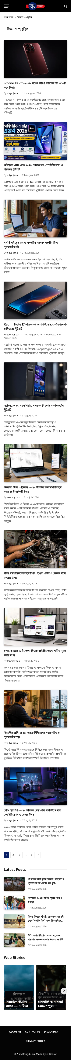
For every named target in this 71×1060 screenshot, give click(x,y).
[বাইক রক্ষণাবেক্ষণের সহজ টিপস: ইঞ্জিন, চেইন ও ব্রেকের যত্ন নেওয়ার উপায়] (35, 549)
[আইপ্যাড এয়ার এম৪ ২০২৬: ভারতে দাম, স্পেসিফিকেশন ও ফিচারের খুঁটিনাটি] (35, 141)
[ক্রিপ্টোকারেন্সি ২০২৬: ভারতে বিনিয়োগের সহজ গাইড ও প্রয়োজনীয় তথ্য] (35, 708)
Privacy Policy (35, 1041)
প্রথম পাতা (8, 17)
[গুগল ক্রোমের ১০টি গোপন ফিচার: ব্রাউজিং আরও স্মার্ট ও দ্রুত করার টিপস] (35, 627)
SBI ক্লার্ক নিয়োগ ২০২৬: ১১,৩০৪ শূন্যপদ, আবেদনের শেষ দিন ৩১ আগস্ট (45, 937)
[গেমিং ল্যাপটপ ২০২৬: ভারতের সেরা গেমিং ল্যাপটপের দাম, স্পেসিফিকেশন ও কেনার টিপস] (35, 786)
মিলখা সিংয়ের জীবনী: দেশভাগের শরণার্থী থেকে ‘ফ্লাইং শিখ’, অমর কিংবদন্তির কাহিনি (46, 921)
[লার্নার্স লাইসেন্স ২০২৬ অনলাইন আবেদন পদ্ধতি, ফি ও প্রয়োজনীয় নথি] (35, 218)
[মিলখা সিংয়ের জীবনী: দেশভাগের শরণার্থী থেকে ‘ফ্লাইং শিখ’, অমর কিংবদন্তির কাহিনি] (14, 921)
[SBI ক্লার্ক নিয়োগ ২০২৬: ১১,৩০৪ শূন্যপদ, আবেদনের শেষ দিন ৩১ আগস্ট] (14, 940)
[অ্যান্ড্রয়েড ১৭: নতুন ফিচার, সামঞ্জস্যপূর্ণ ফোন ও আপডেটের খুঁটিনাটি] (35, 381)
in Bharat (51, 1054)
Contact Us (32, 1031)
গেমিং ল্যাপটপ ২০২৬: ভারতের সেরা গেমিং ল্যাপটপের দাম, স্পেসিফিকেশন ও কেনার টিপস (32, 812)
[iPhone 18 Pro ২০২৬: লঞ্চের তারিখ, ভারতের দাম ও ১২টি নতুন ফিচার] (35, 59)
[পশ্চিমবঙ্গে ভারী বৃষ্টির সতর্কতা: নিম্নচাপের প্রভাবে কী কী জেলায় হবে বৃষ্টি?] (14, 884)
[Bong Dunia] (35, 6)
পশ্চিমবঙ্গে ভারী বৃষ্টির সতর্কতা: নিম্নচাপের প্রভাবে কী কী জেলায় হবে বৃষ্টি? (46, 881)
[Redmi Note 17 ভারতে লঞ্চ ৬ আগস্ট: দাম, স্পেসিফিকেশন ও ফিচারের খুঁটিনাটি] (35, 300)
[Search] (65, 6)
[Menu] (6, 6)
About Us (15, 1031)
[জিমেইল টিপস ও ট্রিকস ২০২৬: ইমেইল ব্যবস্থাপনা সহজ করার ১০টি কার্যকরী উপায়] (35, 463)
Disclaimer (51, 1031)
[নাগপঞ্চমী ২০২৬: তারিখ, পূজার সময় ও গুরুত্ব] (14, 902)
